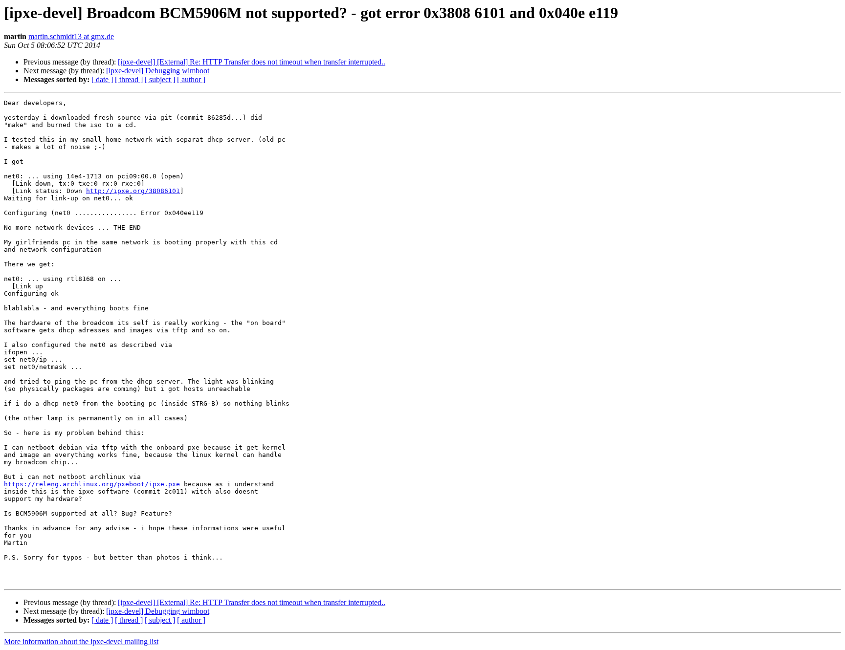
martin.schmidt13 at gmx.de (71, 36)
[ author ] (191, 79)
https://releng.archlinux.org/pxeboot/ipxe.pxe (92, 484)
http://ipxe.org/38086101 (133, 191)
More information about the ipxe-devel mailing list (81, 641)
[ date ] (102, 79)
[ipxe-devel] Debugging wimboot (157, 70)
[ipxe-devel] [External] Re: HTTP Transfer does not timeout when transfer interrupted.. (251, 62)
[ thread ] (129, 79)
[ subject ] (160, 79)
